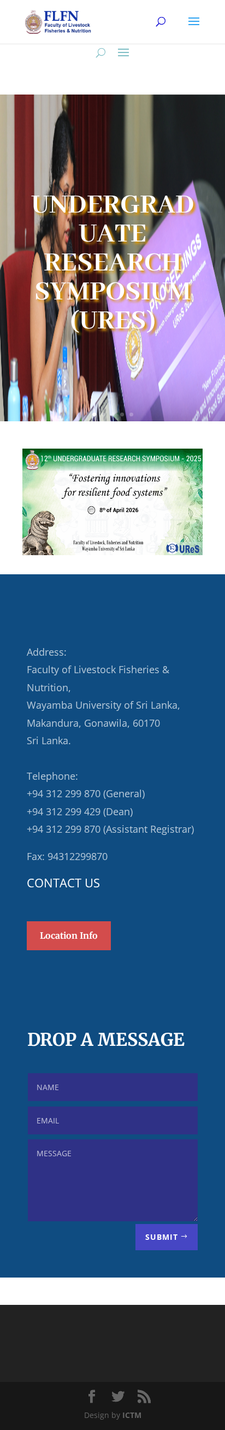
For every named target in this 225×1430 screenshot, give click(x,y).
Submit (161, 1237)
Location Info (69, 935)
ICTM (131, 1415)
